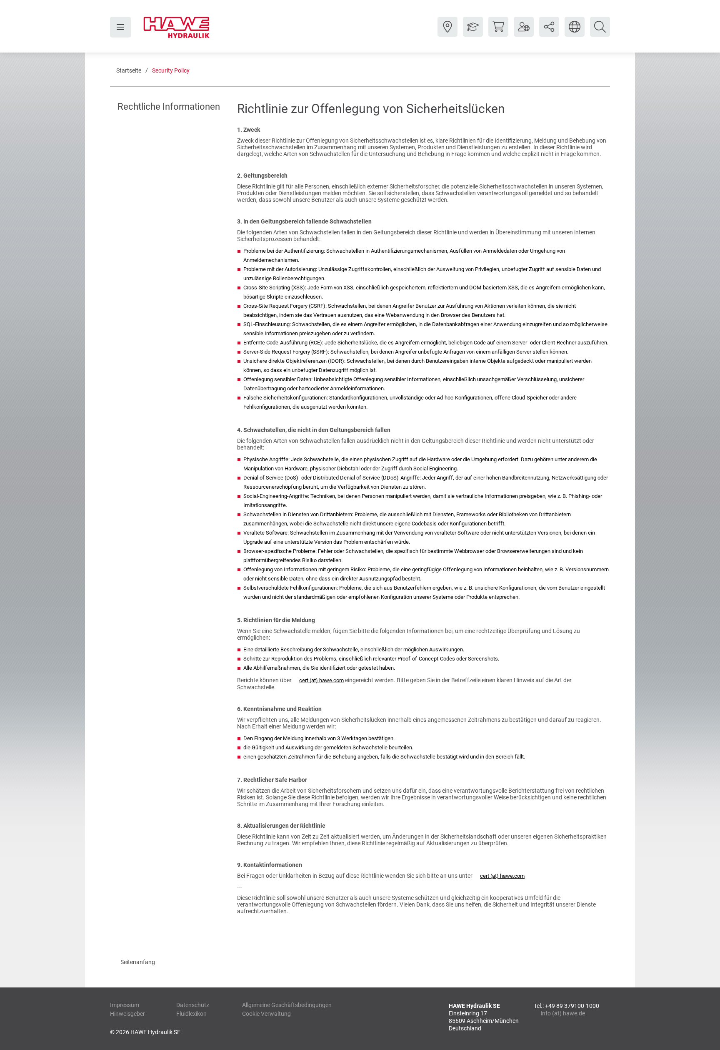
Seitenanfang (137, 962)
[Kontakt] (448, 33)
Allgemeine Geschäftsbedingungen (287, 1005)
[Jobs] (473, 33)
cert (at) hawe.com (321, 680)
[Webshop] (498, 33)
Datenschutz (192, 1005)
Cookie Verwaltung (266, 1014)
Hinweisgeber (127, 1014)
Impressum (124, 1005)
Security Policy (171, 70)
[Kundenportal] (524, 33)
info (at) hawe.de (563, 1013)
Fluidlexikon (191, 1014)
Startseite (128, 70)
